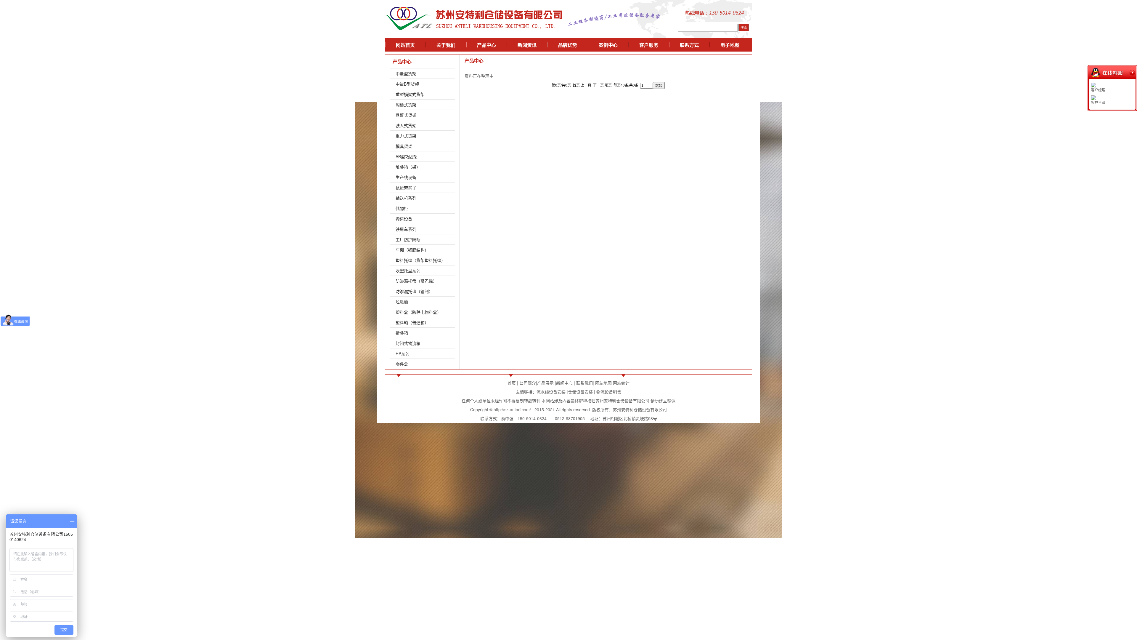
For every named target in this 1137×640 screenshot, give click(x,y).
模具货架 (404, 146)
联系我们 (584, 383)
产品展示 (545, 383)
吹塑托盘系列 (408, 270)
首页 (512, 383)
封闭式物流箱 (408, 343)
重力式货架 (406, 136)
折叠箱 (402, 333)
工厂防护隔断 (408, 239)
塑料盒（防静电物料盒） (418, 312)
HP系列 (402, 353)
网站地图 (603, 383)
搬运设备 (404, 219)
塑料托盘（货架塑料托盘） (420, 260)
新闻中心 (564, 383)
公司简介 (527, 383)
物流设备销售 (608, 392)
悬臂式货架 (406, 115)
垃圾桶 (402, 302)
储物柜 (402, 208)
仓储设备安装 (580, 392)
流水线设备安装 (551, 392)
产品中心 (402, 61)
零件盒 (402, 364)
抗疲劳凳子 (406, 188)
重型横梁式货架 (410, 94)
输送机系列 (406, 198)
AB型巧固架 (406, 156)
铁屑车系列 (406, 229)
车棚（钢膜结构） (412, 250)
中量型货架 (406, 73)
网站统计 (621, 383)
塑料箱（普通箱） (412, 322)
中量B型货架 (407, 84)
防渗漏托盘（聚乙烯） (416, 281)
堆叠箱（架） (408, 167)
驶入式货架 (406, 125)
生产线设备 (406, 177)
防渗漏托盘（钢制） (414, 291)
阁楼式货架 (406, 105)
